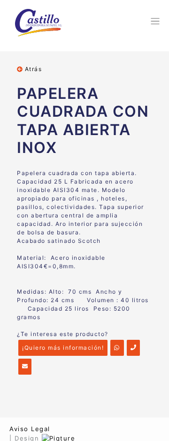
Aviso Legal (29, 429)
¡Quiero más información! (63, 347)
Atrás (32, 68)
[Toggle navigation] (154, 21)
